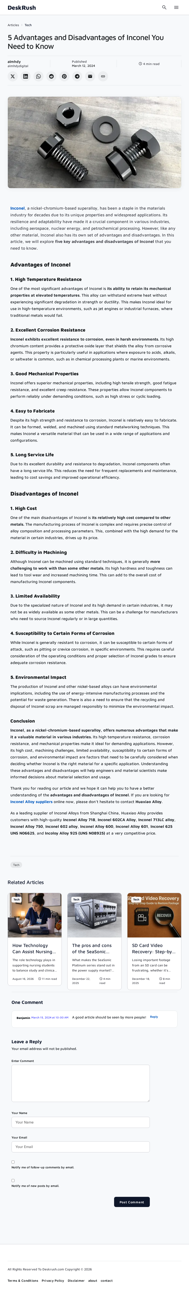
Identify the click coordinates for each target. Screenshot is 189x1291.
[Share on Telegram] (77, 76)
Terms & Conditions (23, 1280)
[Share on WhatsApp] (38, 76)
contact (107, 1280)
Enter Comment (23, 1061)
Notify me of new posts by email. (35, 1186)
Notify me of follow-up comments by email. (43, 1167)
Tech (28, 25)
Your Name (19, 1113)
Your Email (19, 1137)
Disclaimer (76, 1280)
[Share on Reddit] (51, 76)
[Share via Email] (90, 76)
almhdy (14, 61)
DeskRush (22, 7)
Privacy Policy (53, 1280)
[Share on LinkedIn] (26, 76)
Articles (13, 25)
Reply (154, 1016)
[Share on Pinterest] (64, 76)
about (92, 1280)
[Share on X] (13, 76)
